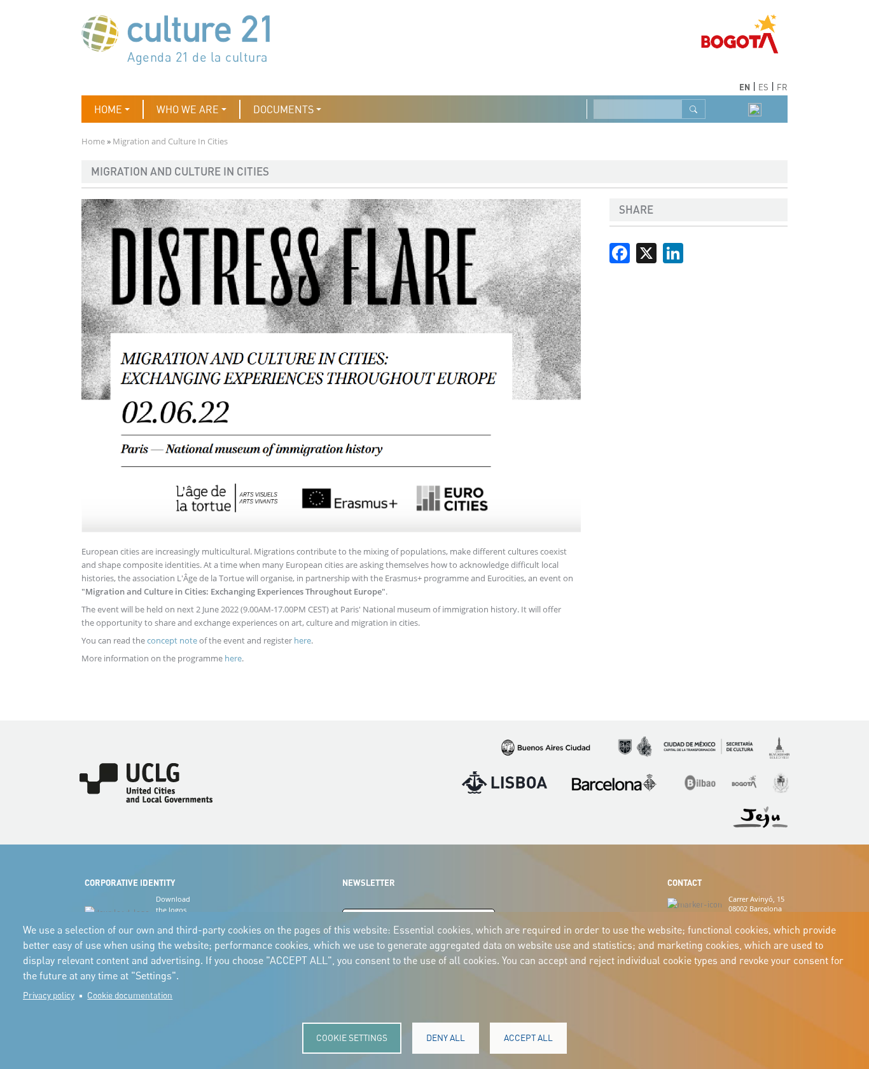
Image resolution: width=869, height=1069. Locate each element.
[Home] (181, 38)
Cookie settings (351, 1038)
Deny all (445, 1038)
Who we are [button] (187, 109)
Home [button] (108, 109)
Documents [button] (283, 109)
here (302, 640)
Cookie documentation (129, 995)
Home (93, 141)
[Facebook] (619, 251)
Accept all (528, 1038)
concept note (172, 640)
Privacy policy (48, 995)
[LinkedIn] (673, 251)
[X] (646, 251)
